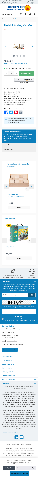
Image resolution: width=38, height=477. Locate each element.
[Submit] (32, 295)
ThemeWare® (28, 455)
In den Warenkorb (26, 73)
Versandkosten (8, 450)
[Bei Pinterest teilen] (15, 112)
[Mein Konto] (30, 14)
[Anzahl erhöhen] (16, 73)
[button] (24, 80)
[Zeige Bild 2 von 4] (17, 56)
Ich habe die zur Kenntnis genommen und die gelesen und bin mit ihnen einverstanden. (20, 320)
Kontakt (8, 444)
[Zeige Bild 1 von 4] (14, 56)
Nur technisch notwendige (26, 468)
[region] (19, 46)
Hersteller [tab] (6, 145)
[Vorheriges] (5, 46)
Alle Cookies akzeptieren (19, 473)
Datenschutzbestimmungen (20, 319)
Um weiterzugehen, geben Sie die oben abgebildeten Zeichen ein (19, 307)
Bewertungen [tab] (8, 149)
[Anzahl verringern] (6, 73)
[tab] (19, 136)
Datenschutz (16, 444)
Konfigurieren (9, 468)
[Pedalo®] (19, 29)
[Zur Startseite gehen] (19, 8)
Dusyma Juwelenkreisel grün (17, 195)
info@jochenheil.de (9, 341)
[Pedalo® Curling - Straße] (19, 46)
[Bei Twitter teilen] (11, 112)
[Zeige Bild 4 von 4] (24, 56)
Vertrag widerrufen (9, 350)
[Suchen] (21, 14)
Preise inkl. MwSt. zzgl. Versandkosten (15, 63)
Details (19, 207)
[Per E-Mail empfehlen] (20, 112)
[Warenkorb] (34, 14)
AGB (18, 320)
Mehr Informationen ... (19, 464)
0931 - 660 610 (8, 332)
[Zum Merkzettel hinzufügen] (27, 189)
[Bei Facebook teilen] (6, 112)
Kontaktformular (18, 344)
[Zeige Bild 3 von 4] (21, 56)
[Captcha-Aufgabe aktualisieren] (33, 302)
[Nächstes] (32, 46)
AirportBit (10, 247)
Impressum (29, 444)
